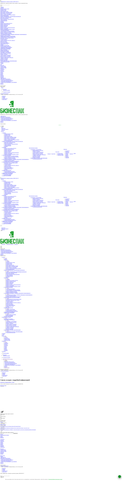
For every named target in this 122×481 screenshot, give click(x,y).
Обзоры (1, 456)
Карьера (1, 444)
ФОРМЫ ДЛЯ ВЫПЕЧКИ (10, 309)
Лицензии (2, 446)
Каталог (1, 434)
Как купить (6, 337)
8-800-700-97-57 (3, 116)
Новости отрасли (3, 424)
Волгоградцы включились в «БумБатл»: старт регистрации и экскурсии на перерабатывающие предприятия (18, 429)
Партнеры (2, 445)
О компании (2, 439)
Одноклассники (4, 98)
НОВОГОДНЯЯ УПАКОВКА (11, 314)
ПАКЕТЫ (7, 261)
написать (1, 83)
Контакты (2, 440)
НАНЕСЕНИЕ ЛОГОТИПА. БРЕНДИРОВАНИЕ (14, 331)
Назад (6, 258)
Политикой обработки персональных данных (55, 479)
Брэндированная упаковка (4, 435)
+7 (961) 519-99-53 (6, 80)
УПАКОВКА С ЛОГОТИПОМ (11, 321)
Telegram (3, 373)
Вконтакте (4, 372)
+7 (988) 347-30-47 (8, 82)
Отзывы (1, 442)
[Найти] (1, 6)
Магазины (2, 448)
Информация (2, 447)
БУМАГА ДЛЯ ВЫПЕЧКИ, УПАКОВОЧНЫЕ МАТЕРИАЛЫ (16, 271)
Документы (2, 441)
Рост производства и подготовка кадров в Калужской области (10, 426)
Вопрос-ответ (2, 455)
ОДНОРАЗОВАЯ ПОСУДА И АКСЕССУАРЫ (13, 299)
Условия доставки (3, 450)
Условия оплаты (3, 449)
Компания (5, 342)
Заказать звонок (6, 367)
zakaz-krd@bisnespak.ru (5, 93)
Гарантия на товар (3, 451)
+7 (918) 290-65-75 (5, 81)
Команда (1, 443)
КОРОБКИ (8, 279)
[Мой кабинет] (0, 226)
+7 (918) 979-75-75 (5, 79)
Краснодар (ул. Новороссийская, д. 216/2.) (7, 382)
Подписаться (15, 433)
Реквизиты (2, 452)
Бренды (1, 436)
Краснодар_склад (3, 385)
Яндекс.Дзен (4, 99)
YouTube (3, 97)
